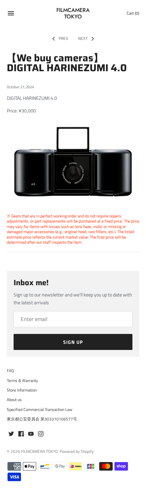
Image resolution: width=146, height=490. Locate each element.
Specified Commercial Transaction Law (39, 410)
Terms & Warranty (22, 381)
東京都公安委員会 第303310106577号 (42, 419)
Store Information (22, 390)
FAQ (10, 371)
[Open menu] (11, 14)
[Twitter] (11, 434)
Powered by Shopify (77, 451)
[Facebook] (21, 434)
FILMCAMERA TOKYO (39, 451)
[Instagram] (40, 434)
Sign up (73, 342)
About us (14, 400)
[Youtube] (31, 434)
